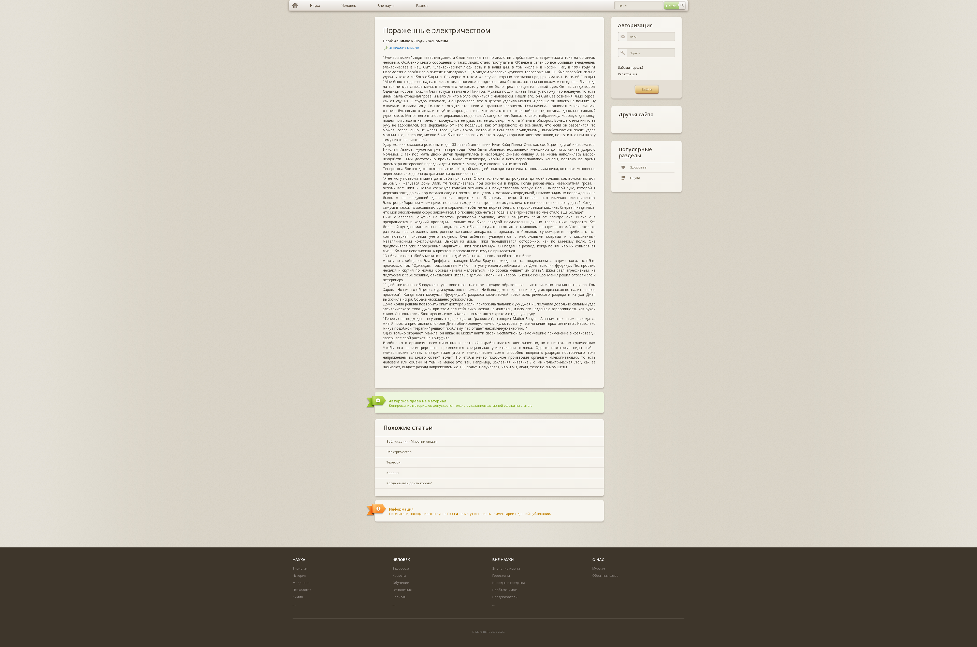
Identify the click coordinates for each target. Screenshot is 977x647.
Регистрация (627, 74)
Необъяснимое (396, 40)
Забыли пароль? (630, 67)
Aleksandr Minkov (404, 48)
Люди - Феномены (431, 40)
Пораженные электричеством (437, 30)
